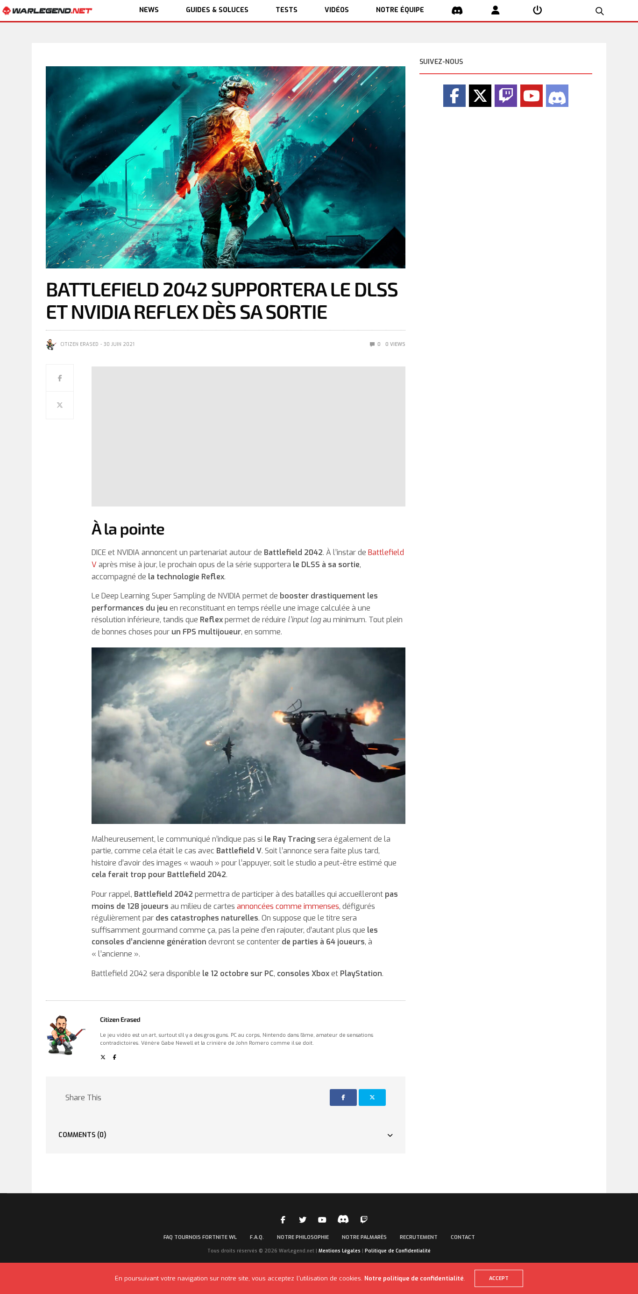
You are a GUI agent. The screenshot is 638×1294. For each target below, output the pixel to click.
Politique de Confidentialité (398, 1251)
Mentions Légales (340, 1251)
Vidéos (337, 10)
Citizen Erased (79, 344)
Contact (463, 1237)
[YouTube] (531, 95)
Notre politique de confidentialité (414, 1278)
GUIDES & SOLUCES (217, 10)
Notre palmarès (364, 1237)
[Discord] (557, 95)
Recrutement (419, 1237)
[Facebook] (454, 95)
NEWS (149, 10)
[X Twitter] (480, 95)
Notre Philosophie (303, 1237)
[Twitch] (506, 95)
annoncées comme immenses (288, 906)
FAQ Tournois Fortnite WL (200, 1237)
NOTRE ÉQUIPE (400, 10)
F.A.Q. (257, 1237)
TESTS (287, 10)
